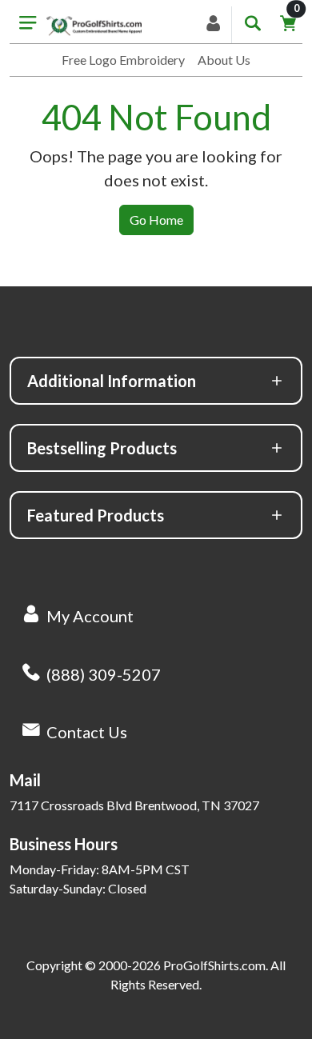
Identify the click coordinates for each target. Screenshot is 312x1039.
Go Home (156, 219)
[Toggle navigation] (28, 24)
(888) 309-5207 (103, 674)
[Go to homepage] (94, 25)
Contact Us (86, 731)
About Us (224, 59)
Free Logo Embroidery (123, 59)
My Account (90, 615)
